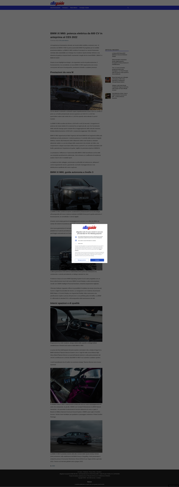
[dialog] (89, 243)
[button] (89, 244)
